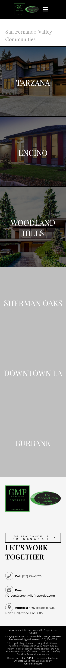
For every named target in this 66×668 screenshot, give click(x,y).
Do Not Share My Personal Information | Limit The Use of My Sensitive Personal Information (33, 651)
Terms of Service (23, 648)
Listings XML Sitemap (47, 643)
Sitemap (11, 643)
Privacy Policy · (42, 646)
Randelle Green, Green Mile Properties (34, 630)
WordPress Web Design (36, 661)
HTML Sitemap (41, 648)
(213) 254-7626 (49, 639)
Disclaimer (12, 658)
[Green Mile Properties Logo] (26, 5)
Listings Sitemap (25, 643)
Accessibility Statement (21, 646)
